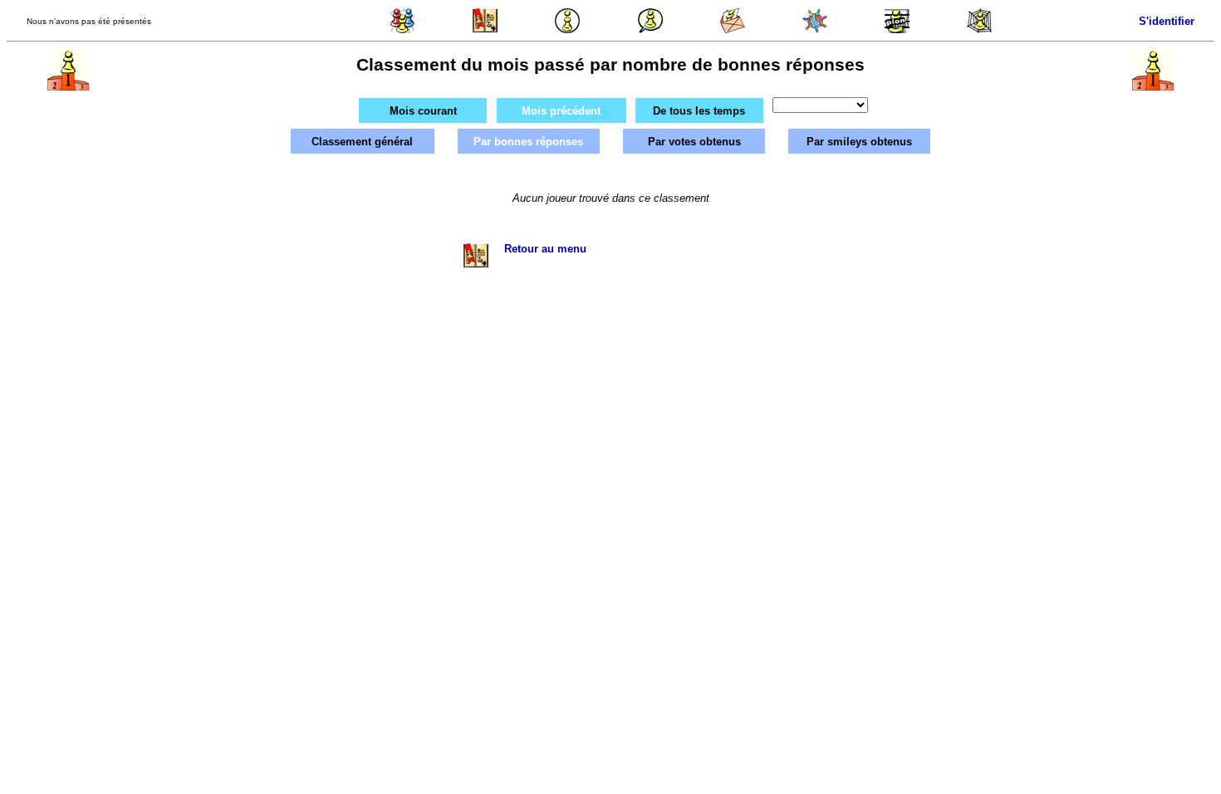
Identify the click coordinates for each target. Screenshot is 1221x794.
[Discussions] (650, 29)
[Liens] (979, 29)
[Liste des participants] (814, 29)
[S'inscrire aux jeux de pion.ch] (897, 29)
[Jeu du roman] (485, 29)
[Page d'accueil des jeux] (402, 29)
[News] (567, 29)
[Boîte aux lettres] (732, 29)
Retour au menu (545, 249)
